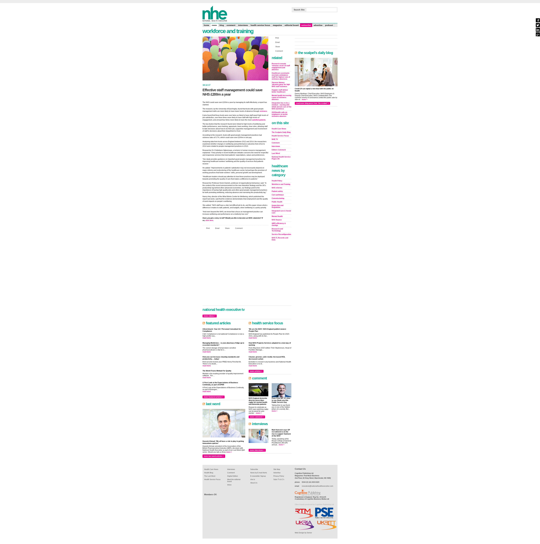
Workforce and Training (281, 184)
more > (229, 452)
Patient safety (277, 191)
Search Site (299, 10)
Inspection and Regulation (277, 206)
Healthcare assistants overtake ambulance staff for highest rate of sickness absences (281, 76)
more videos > (209, 316)
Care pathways (278, 195)
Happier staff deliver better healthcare (280, 91)
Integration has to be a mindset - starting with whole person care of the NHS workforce (281, 106)
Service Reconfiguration (281, 234)
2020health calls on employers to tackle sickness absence (280, 114)
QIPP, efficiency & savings (279, 224)
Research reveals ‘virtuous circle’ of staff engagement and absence (281, 67)
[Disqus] (235, 269)
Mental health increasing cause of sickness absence (281, 97)
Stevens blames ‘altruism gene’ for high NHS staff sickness (281, 84)
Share (227, 228)
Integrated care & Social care (281, 212)
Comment (239, 228)
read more (206, 338)
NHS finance (277, 220)
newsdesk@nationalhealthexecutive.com (317, 486)
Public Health (277, 202)
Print (208, 228)
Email (217, 228)
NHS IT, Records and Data (280, 239)
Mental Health (277, 216)
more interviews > (257, 450)
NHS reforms (277, 188)
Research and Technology (277, 230)
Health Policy (277, 181)
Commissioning (278, 198)
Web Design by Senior (303, 533)
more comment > (257, 417)
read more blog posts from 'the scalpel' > (312, 103)
